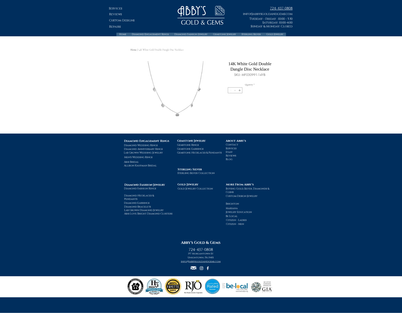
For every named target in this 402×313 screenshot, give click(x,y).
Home (133, 49)
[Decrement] (230, 90)
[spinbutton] (235, 90)
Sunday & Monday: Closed (272, 26)
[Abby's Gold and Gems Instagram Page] (201, 268)
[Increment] (240, 90)
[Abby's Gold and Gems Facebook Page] (207, 268)
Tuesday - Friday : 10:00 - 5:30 (271, 19)
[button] (268, 14)
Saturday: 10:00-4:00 (278, 23)
